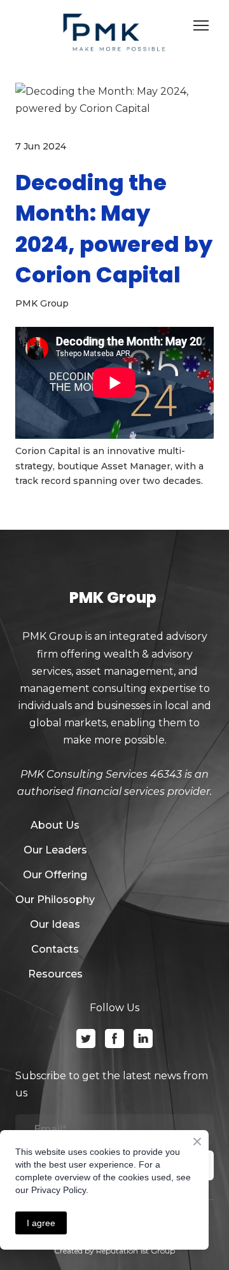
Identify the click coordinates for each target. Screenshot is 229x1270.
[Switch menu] (201, 25)
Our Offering (55, 875)
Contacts (55, 949)
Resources (55, 974)
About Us (55, 825)
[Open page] (114, 33)
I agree (41, 1223)
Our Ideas (55, 924)
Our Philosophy (55, 900)
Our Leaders (55, 850)
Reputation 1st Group (135, 1250)
